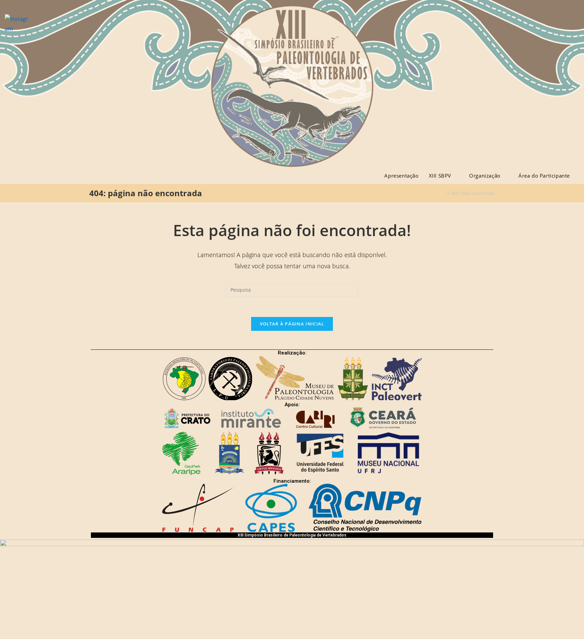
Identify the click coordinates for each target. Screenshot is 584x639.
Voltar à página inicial (292, 324)
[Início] (443, 193)
